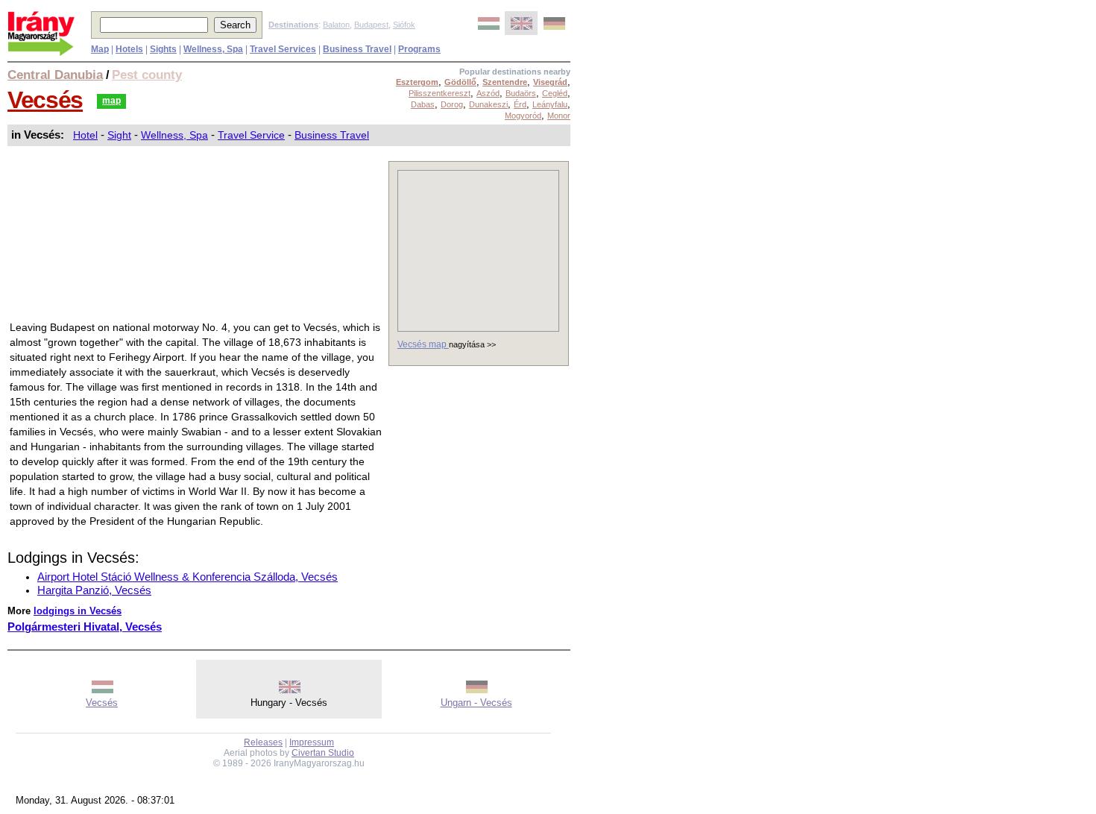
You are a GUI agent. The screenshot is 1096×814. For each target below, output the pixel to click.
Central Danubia (55, 74)
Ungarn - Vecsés (476, 702)
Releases (263, 742)
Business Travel (332, 135)
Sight (119, 135)
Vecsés (45, 99)
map (111, 100)
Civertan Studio (323, 753)
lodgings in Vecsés (78, 610)
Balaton (336, 24)
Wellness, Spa (174, 135)
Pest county (147, 74)
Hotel (85, 135)
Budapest (371, 24)
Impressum (311, 742)
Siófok (404, 24)
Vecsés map (423, 344)
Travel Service (251, 135)
